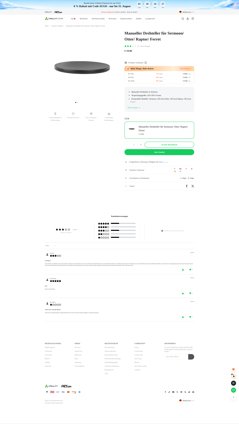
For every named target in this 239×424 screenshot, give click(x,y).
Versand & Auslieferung (112, 366)
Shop (47, 26)
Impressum (78, 362)
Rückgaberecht (109, 370)
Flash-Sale (48, 366)
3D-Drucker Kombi (98, 19)
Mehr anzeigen (132, 108)
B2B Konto (78, 355)
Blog (76, 358)
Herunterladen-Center (111, 355)
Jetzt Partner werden (140, 366)
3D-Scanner (112, 19)
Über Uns (77, 347)
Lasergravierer (150, 19)
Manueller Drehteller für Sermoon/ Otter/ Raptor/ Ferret (85, 26)
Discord (136, 362)
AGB (106, 373)
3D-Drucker (84, 19)
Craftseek (137, 370)
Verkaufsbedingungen (111, 362)
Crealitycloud (138, 351)
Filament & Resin (126, 19)
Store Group (138, 358)
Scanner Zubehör (58, 26)
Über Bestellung (109, 347)
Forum (136, 347)
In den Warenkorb (169, 145)
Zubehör (138, 19)
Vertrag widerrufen (110, 351)
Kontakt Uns (78, 351)
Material (47, 358)
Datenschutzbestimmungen (113, 358)
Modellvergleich (50, 347)
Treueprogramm (79, 366)
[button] (186, 12)
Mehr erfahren (165, 162)
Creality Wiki (138, 355)
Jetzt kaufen (159, 152)
